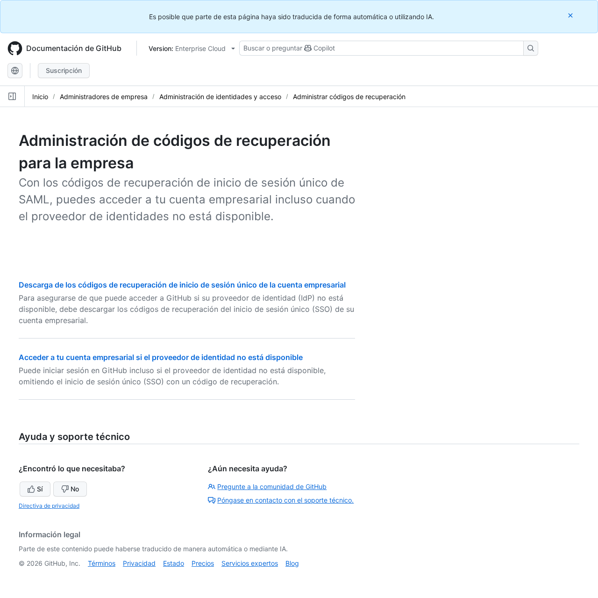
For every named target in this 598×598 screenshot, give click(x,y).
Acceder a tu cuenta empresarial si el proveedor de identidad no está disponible (161, 357)
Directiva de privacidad (49, 505)
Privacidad (139, 563)
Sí (40, 489)
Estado (173, 563)
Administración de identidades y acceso (220, 97)
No (75, 489)
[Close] (571, 15)
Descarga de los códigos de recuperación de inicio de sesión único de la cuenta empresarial (182, 284)
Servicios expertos (249, 563)
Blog (292, 563)
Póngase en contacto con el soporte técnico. (285, 500)
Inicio (40, 97)
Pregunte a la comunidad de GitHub (272, 486)
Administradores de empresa (104, 97)
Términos (101, 563)
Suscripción (64, 70)
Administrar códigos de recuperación (349, 97)
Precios (203, 563)
